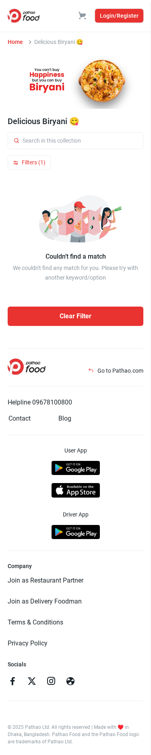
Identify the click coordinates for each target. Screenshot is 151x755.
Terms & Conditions (35, 622)
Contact (19, 418)
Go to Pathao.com (119, 370)
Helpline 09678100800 (40, 402)
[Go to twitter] (32, 682)
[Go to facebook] (12, 682)
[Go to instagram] (51, 682)
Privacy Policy (28, 643)
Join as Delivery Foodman (45, 601)
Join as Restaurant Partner (45, 580)
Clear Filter (75, 316)
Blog (64, 418)
